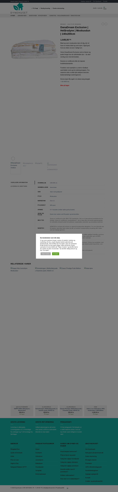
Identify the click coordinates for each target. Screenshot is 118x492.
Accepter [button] (55, 253)
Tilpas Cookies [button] (46, 253)
